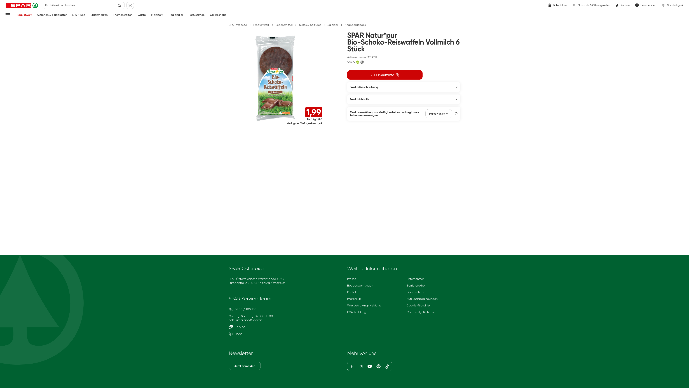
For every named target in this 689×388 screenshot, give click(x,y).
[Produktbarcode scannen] (130, 5)
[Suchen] (119, 5)
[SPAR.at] (22, 5)
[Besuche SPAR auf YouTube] (369, 366)
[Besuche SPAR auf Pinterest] (378, 366)
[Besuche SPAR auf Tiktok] (387, 366)
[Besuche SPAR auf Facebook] (351, 366)
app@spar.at (253, 320)
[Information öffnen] (456, 113)
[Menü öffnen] (7, 15)
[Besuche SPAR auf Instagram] (360, 366)
